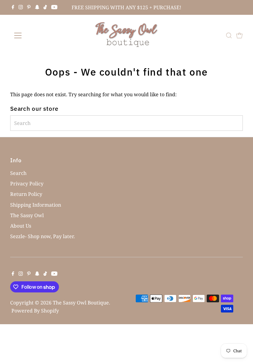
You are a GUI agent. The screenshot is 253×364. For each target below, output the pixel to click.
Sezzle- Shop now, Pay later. (42, 236)
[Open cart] (239, 35)
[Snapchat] (37, 7)
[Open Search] (229, 35)
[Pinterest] (29, 7)
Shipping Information (35, 204)
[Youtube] (54, 7)
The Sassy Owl (27, 215)
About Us (20, 225)
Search (18, 173)
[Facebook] (13, 7)
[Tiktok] (45, 7)
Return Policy (26, 194)
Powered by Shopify (35, 310)
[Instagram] (20, 7)
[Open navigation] (38, 35)
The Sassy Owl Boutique (81, 302)
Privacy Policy (27, 183)
